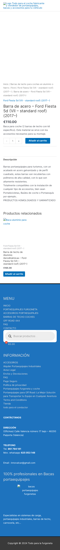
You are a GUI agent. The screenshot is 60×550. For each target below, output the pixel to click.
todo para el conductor (15, 407)
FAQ (5, 324)
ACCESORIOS (10, 362)
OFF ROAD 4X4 (11, 320)
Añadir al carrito (38, 140)
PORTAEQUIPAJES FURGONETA (20, 309)
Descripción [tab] (10, 159)
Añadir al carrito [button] (14, 274)
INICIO (6, 305)
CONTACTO (9, 328)
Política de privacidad (14, 385)
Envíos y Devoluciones (15, 373)
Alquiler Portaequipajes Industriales (22, 366)
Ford (13, 88)
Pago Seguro (10, 381)
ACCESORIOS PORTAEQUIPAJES (20, 313)
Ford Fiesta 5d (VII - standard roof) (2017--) (26, 100)
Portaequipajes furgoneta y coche (21, 388)
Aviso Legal (9, 370)
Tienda (7, 403)
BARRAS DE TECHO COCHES (19, 317)
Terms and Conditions (15, 400)
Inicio (5, 84)
